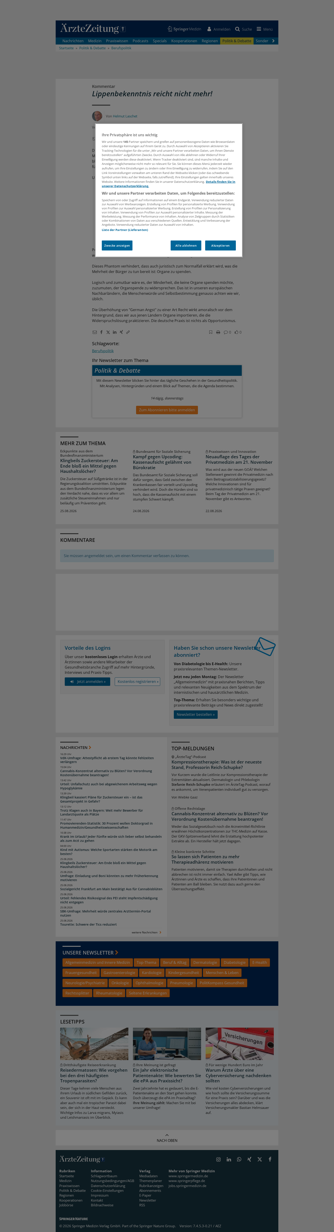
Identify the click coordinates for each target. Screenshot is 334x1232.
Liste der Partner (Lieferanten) (125, 230)
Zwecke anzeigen (117, 245)
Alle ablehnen (186, 245)
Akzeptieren (220, 245)
